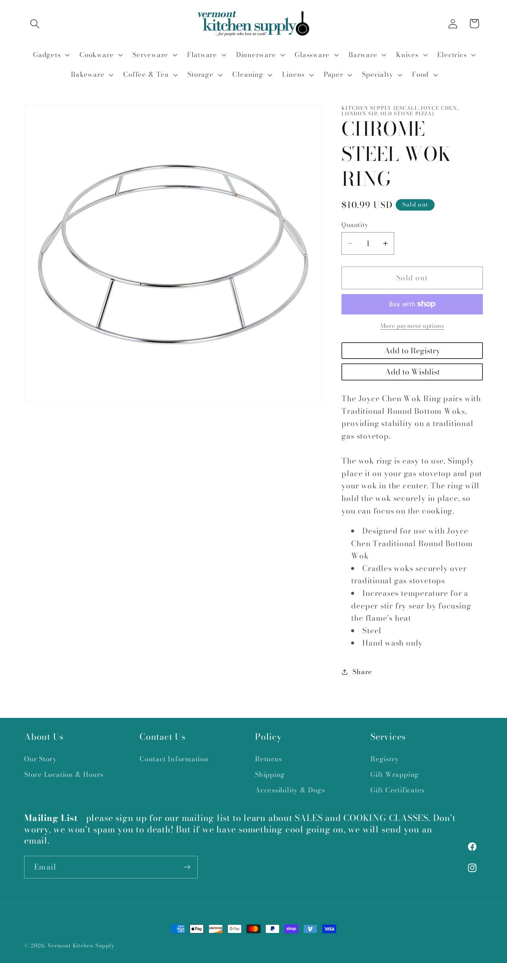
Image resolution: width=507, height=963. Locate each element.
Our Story (40, 759)
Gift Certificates (397, 790)
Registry (384, 759)
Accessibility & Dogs (290, 790)
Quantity (354, 225)
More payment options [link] (412, 326)
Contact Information (174, 759)
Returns (268, 759)
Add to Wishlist (412, 371)
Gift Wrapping (394, 774)
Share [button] (362, 672)
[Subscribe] (186, 867)
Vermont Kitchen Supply (81, 945)
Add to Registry (412, 350)
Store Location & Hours (64, 774)
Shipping (270, 774)
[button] (34, 23)
